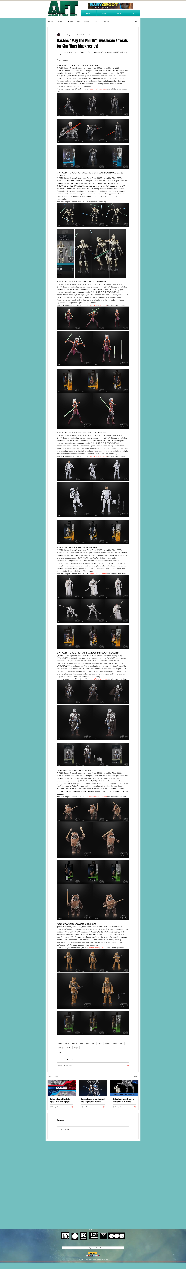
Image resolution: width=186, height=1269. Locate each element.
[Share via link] (72, 1059)
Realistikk (70, 21)
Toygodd (106, 21)
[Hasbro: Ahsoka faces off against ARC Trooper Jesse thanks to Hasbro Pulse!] (93, 1088)
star (87, 1043)
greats (68, 1048)
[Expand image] (69, 104)
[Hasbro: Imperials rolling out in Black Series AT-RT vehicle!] (124, 1088)
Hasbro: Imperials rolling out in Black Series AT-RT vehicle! (123, 1100)
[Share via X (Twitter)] (63, 1059)
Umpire (97, 21)
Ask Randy (60, 21)
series (100, 1043)
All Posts (50, 21)
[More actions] (128, 35)
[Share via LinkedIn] (67, 1059)
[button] (136, 21)
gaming (60, 1048)
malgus (76, 1048)
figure (67, 1043)
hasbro (74, 1043)
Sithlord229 (87, 21)
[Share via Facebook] (58, 1059)
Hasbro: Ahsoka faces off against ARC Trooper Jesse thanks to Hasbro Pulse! (93, 1100)
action (60, 1043)
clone (121, 1043)
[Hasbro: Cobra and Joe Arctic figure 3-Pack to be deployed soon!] (62, 1088)
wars (81, 1043)
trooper (107, 1043)
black (93, 1043)
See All (136, 1076)
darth (115, 1043)
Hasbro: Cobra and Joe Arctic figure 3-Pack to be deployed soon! (60, 1100)
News (78, 21)
